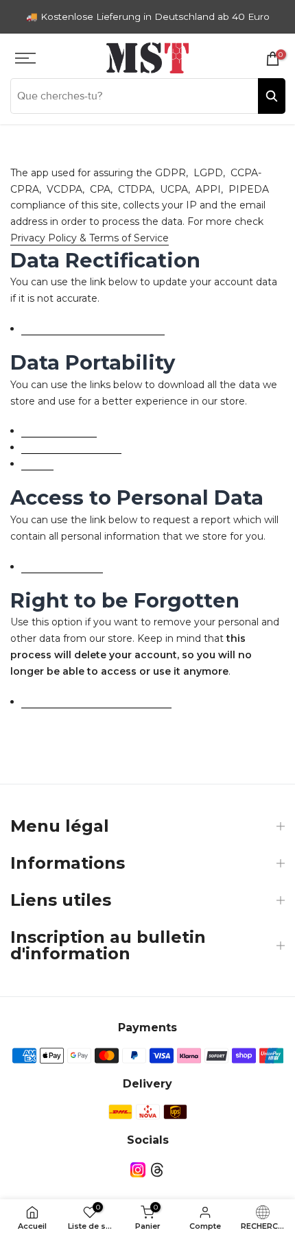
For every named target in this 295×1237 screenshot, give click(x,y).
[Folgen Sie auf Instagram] (137, 1170)
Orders (37, 463)
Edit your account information (93, 328)
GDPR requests (59, 430)
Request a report (62, 566)
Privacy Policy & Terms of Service (89, 238)
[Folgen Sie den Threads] (157, 1170)
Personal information (71, 447)
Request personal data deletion (96, 701)
